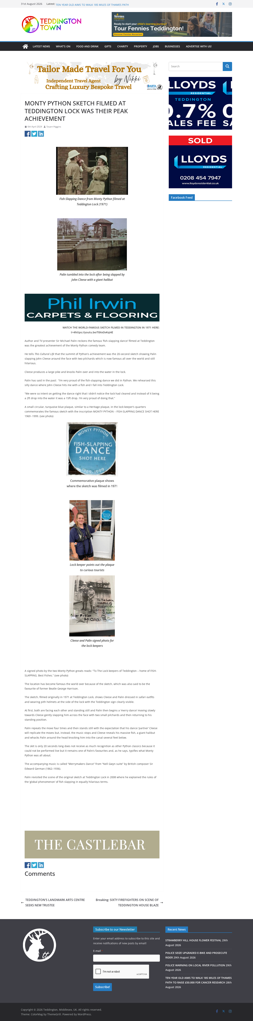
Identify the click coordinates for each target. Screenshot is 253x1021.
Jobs (156, 46)
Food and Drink (87, 46)
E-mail (98, 951)
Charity (122, 46)
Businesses (172, 46)
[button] (172, 24)
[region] (172, 24)
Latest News (41, 46)
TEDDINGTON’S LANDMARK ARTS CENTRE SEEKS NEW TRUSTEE (55, 902)
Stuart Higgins (53, 126)
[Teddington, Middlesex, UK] (25, 46)
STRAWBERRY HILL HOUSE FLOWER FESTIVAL (193, 940)
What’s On (63, 46)
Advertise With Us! (199, 46)
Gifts (107, 46)
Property (140, 46)
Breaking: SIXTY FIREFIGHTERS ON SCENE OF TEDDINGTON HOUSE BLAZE (127, 902)
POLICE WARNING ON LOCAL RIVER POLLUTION (85, 4)
